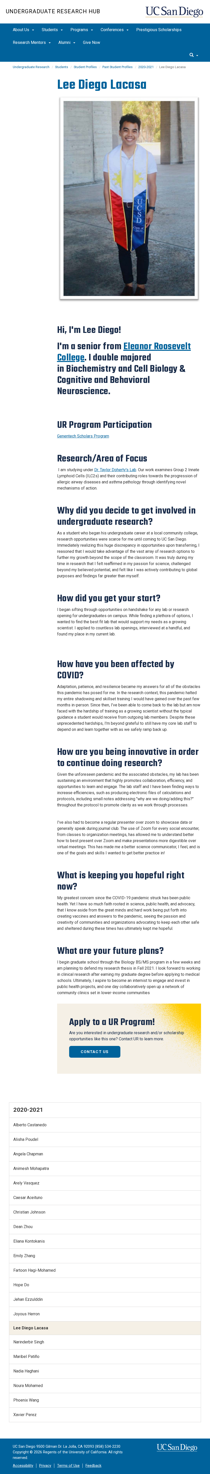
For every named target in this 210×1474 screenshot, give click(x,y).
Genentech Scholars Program (83, 436)
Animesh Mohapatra (31, 1168)
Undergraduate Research (31, 67)
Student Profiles (85, 67)
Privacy (45, 1466)
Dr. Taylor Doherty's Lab (115, 469)
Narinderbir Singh (28, 1342)
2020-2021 (146, 67)
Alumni (64, 42)
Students (50, 29)
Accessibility (23, 1466)
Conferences (113, 29)
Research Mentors (30, 42)
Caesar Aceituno (28, 1197)
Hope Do (21, 1284)
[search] (194, 55)
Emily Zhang (24, 1255)
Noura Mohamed (28, 1385)
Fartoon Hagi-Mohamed (34, 1270)
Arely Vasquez (26, 1183)
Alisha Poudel (25, 1139)
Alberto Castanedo (30, 1124)
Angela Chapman (28, 1154)
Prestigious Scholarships (159, 29)
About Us (21, 29)
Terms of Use (68, 1466)
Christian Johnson (29, 1212)
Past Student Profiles (117, 67)
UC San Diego (174, 14)
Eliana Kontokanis (29, 1241)
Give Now (91, 42)
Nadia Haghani (26, 1371)
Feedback (93, 1466)
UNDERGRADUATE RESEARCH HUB (53, 11)
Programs (79, 29)
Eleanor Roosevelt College (124, 352)
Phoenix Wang (26, 1400)
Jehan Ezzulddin (28, 1299)
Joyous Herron (26, 1313)
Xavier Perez (25, 1414)
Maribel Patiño (26, 1356)
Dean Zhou (23, 1226)
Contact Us (95, 1052)
